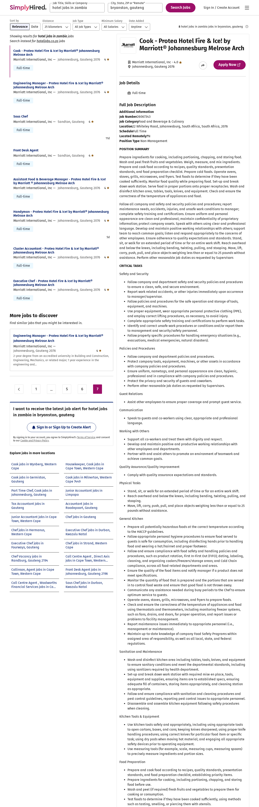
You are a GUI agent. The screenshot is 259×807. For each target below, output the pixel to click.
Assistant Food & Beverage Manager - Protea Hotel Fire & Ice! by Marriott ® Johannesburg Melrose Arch (59, 181)
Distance (48, 21)
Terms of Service (86, 437)
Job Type (78, 21)
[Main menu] (246, 7)
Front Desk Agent (25, 150)
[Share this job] (203, 65)
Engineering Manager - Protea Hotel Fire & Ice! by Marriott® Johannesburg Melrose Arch (58, 85)
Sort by (14, 20)
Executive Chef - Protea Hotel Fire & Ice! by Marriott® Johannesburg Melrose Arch (52, 283)
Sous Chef (20, 116)
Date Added (136, 21)
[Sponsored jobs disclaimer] (246, 26)
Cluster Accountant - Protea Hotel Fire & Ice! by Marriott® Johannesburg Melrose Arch (56, 250)
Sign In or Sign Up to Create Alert (64, 427)
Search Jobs (180, 7)
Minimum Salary (112, 21)
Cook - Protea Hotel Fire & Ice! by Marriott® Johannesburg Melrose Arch (56, 53)
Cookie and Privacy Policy (34, 440)
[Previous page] (19, 389)
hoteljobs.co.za (47, 41)
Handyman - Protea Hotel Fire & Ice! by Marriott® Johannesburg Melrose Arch (61, 213)
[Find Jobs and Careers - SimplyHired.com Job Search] (28, 8)
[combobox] (77, 7)
